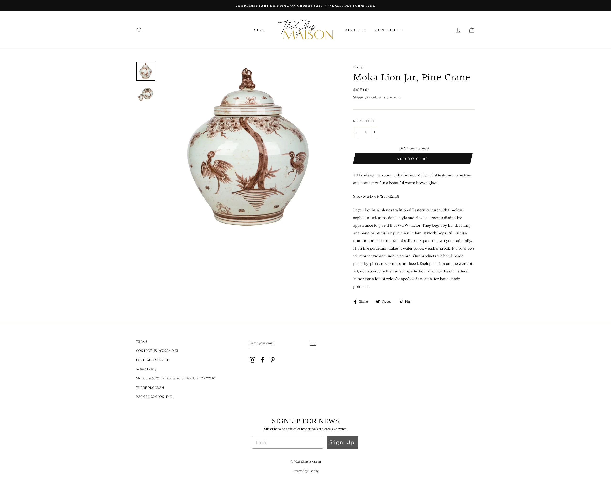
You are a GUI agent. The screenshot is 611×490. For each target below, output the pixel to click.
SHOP (260, 30)
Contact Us (389, 30)
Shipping (359, 97)
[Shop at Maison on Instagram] (252, 359)
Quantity (364, 120)
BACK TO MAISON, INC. (154, 397)
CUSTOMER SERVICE (152, 360)
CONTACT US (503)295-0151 (157, 350)
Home (357, 67)
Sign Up (342, 442)
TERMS (141, 341)
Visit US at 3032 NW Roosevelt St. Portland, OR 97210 (175, 378)
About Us (356, 30)
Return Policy (146, 369)
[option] (305, 5)
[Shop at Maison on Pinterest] (272, 359)
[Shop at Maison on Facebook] (262, 359)
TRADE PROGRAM (150, 387)
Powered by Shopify (305, 471)
